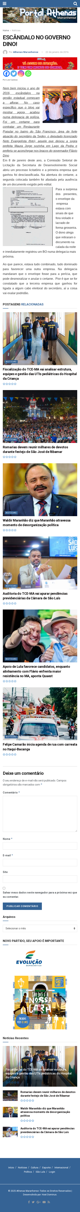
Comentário (11, 792)
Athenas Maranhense (25, 52)
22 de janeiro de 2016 (57, 52)
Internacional (61, 1167)
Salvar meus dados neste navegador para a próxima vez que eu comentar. (40, 894)
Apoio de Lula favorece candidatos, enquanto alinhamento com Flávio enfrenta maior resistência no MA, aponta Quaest (36, 671)
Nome (8, 839)
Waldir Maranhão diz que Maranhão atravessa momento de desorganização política (45, 1112)
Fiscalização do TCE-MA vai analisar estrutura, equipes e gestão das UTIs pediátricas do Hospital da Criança (40, 373)
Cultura (34, 1167)
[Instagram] (21, 73)
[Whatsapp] (28, 73)
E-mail (8, 855)
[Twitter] (13, 73)
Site (5, 872)
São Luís (40, 1171)
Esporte (46, 1167)
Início (11, 1167)
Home (6, 30)
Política (28, 1171)
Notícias (16, 30)
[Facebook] (6, 73)
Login (52, 1171)
